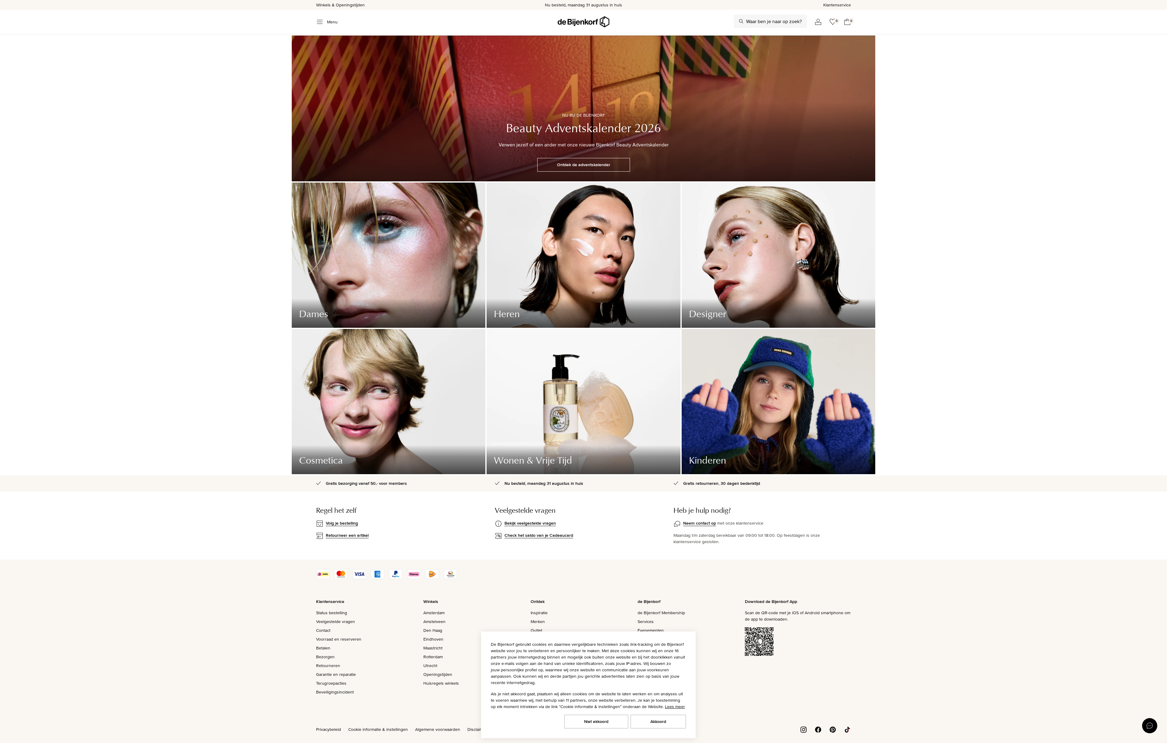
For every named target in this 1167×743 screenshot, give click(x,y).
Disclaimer (477, 729)
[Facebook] (818, 729)
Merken (538, 621)
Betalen (323, 647)
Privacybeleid (328, 729)
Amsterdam (434, 612)
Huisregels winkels (441, 683)
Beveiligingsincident (335, 692)
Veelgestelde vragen (335, 621)
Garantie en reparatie (336, 674)
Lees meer (675, 706)
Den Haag (432, 630)
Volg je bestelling (342, 523)
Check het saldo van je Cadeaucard (538, 535)
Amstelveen (434, 621)
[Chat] (1149, 725)
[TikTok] (847, 729)
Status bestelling (331, 612)
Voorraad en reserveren (338, 639)
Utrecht (430, 665)
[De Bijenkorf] (583, 22)
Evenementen (651, 630)
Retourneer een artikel (347, 535)
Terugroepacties (331, 683)
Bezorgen (325, 656)
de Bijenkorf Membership (661, 612)
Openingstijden (437, 674)
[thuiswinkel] (450, 577)
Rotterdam (433, 656)
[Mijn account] (818, 22)
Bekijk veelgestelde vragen (530, 523)
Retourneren (328, 665)
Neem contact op (699, 523)
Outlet (536, 630)
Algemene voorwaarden (437, 729)
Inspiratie (539, 612)
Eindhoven (433, 639)
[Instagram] (803, 729)
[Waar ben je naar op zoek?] (741, 21)
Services (646, 621)
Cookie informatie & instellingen (378, 729)
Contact (323, 630)
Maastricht (432, 647)
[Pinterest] (832, 729)
